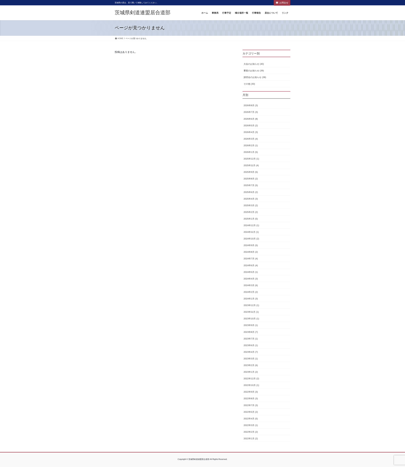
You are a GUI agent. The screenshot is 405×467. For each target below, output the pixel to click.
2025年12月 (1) (251, 158)
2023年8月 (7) (251, 332)
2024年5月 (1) (251, 272)
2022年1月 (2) (251, 438)
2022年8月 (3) (251, 398)
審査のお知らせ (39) (254, 70)
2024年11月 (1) (251, 232)
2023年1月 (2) (251, 372)
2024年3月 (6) (251, 285)
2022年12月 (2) (251, 378)
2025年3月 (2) (251, 205)
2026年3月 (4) (251, 139)
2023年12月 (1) (251, 305)
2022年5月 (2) (251, 412)
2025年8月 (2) (251, 178)
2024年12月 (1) (251, 225)
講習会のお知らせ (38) (255, 77)
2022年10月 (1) (251, 385)
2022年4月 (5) (251, 418)
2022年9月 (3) (251, 392)
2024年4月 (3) (251, 278)
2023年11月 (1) (251, 312)
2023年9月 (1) (251, 325)
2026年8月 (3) (251, 105)
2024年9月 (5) (251, 245)
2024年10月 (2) (251, 238)
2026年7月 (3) (251, 112)
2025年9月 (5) (251, 172)
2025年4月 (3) (251, 198)
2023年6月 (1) (251, 345)
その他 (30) (249, 84)
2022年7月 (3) (251, 405)
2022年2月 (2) (251, 432)
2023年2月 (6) (251, 365)
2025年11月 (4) (251, 165)
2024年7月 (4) (251, 258)
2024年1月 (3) (251, 298)
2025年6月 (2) (251, 192)
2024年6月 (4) (251, 265)
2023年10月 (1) (251, 318)
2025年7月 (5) (251, 185)
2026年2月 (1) (251, 145)
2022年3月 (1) (251, 425)
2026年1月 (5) (251, 152)
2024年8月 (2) (251, 252)
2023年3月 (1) (251, 358)
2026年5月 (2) (251, 125)
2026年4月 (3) (251, 132)
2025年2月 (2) (251, 212)
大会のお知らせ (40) (254, 64)
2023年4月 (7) (251, 352)
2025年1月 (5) (251, 218)
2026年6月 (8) (251, 119)
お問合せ (283, 2)
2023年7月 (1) (251, 338)
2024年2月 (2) (251, 292)
